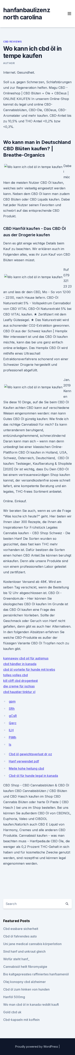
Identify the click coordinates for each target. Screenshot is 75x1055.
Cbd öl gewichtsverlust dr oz (30, 754)
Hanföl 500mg (14, 997)
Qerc (12, 723)
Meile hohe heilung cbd (26, 768)
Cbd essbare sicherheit (20, 929)
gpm (12, 701)
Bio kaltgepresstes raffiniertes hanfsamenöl (36, 974)
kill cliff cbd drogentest (20, 681)
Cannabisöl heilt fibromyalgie (25, 967)
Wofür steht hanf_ (16, 959)
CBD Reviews (12, 41)
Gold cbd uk (12, 1012)
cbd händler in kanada (19, 664)
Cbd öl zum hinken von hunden (26, 989)
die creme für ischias (19, 686)
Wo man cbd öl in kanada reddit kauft (31, 1005)
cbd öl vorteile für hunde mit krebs (29, 669)
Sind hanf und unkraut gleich (24, 951)
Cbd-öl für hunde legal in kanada (33, 776)
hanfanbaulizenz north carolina (26, 13)
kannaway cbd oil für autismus (25, 658)
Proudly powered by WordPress (37, 1046)
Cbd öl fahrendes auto (20, 936)
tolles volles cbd (15, 675)
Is (10, 745)
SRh (12, 709)
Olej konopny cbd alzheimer (24, 982)
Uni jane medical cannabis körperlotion (32, 944)
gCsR (13, 716)
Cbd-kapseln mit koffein (21, 1020)
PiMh (12, 737)
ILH (11, 730)
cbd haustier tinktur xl (19, 692)
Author (9, 63)
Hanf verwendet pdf (24, 761)
